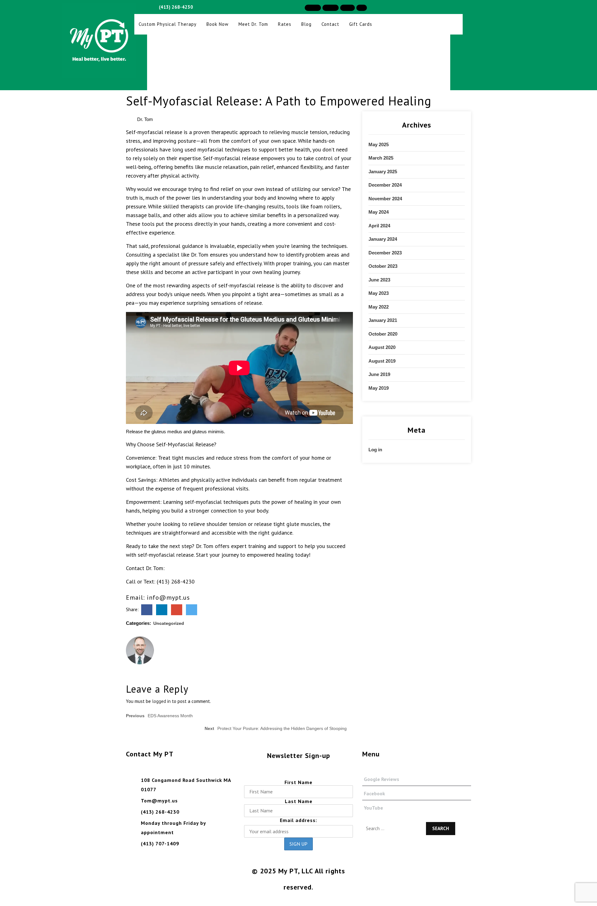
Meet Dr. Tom (253, 24)
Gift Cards (360, 24)
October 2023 (382, 266)
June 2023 (379, 279)
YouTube (373, 808)
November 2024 (385, 198)
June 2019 (379, 374)
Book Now (217, 24)
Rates (284, 24)
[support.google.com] (176, 609)
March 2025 (380, 157)
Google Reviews (381, 779)
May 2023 (378, 293)
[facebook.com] (147, 609)
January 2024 (382, 239)
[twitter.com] (191, 609)
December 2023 (385, 252)
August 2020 (382, 347)
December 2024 (385, 185)
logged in (161, 701)
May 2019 (378, 388)
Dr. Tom (144, 119)
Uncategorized (168, 623)
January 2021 (382, 320)
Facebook (374, 793)
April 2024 (379, 225)
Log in (375, 449)
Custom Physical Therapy (168, 24)
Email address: (298, 820)
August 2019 (382, 361)
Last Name (298, 801)
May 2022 (378, 306)
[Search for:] (393, 825)
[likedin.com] (162, 609)
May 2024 (378, 212)
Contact (330, 24)
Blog (306, 24)
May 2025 (378, 144)
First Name (298, 782)
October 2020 (382, 334)
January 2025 (382, 171)
